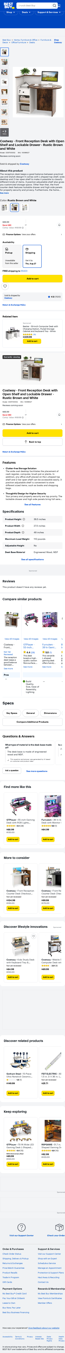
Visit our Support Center (49, 1254)
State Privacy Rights (50, 1339)
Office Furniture (18, 42)
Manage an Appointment (50, 1268)
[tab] (12, 713)
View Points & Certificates (50, 1298)
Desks (32, 42)
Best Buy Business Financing (16, 1312)
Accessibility (8, 1337)
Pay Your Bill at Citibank (14, 1298)
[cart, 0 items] (59, 6)
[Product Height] (24, 519)
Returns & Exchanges (13, 1263)
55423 (24, 271)
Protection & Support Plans (51, 1272)
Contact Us (43, 1282)
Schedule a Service (47, 1263)
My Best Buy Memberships (50, 1293)
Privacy (30, 1337)
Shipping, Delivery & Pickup (16, 1258)
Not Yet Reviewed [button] (8, 653)
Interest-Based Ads (39, 1338)
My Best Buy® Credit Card (15, 1293)
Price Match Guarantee (13, 1268)
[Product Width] (23, 526)
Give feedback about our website (43, 1328)
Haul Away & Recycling (48, 1277)
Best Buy (7, 40)
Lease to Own (9, 1303)
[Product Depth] (23, 532)
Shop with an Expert (47, 1258)
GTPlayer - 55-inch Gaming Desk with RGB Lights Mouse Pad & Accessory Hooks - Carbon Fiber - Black (30, 646)
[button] (11, 12)
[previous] (3, 752)
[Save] (5, 286)
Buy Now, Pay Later (12, 1307)
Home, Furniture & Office (25, 40)
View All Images (12, 639)
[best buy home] (9, 6)
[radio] (12, 256)
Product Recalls (10, 1272)
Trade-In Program (11, 1277)
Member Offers (45, 1303)
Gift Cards (7, 1282)
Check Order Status (12, 1254)
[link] (49, 966)
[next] (61, 752)
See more (4, 193)
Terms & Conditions (19, 1338)
